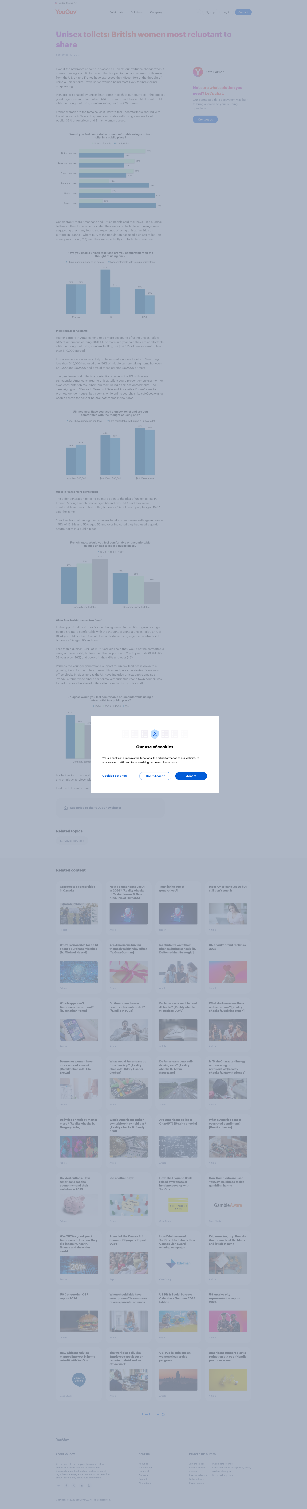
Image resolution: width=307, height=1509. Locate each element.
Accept (191, 776)
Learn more (170, 762)
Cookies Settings (114, 775)
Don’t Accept (155, 776)
